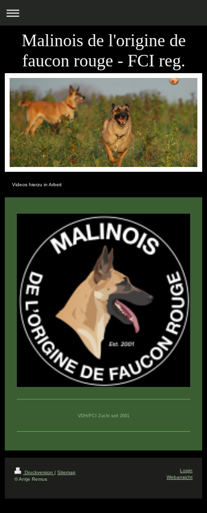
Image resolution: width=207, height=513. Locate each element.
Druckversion (38, 472)
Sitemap (66, 472)
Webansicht (180, 477)
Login (186, 470)
